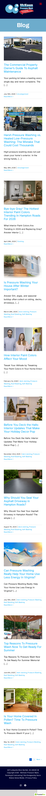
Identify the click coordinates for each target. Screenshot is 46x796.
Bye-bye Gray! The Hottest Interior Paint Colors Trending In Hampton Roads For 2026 (22, 214)
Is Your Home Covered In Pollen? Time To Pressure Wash (20, 720)
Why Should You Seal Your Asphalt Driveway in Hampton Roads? (21, 501)
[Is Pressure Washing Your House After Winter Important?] (23, 266)
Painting (21, 241)
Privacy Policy (31, 778)
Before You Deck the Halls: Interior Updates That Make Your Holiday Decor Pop (22, 428)
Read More (8, 96)
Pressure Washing (34, 600)
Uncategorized (22, 94)
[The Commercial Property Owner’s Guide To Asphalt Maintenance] (23, 49)
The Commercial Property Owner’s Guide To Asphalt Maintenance (21, 68)
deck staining (24, 312)
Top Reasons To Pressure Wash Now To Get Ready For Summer (22, 647)
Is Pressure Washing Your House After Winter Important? (21, 286)
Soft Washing (27, 314)
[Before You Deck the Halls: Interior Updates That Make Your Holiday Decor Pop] (23, 409)
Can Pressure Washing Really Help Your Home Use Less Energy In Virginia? (22, 574)
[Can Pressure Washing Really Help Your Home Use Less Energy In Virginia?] (23, 554)
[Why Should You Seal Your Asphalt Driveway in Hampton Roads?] (23, 482)
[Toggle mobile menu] (40, 4)
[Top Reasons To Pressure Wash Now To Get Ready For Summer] (23, 627)
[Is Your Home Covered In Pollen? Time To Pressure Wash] (23, 700)
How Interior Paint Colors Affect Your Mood (20, 357)
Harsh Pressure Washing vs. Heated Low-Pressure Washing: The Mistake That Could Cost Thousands (22, 140)
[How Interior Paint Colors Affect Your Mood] (23, 339)
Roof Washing (16, 314)
